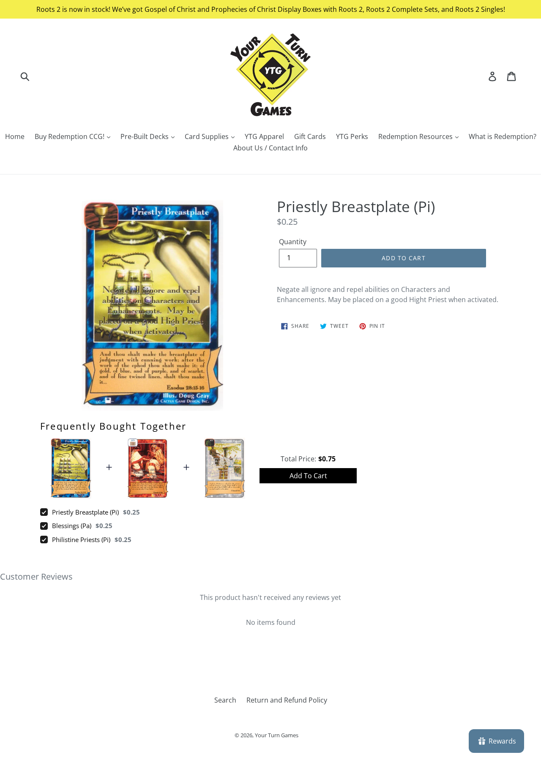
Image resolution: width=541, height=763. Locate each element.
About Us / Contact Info (270, 148)
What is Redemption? (502, 136)
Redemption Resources (416, 136)
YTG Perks (352, 136)
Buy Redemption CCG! (70, 136)
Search (225, 700)
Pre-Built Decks (145, 136)
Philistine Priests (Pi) (81, 539)
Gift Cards (310, 136)
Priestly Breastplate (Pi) (85, 512)
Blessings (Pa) (71, 525)
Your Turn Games (276, 735)
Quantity (292, 241)
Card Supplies (207, 136)
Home (15, 136)
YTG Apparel (264, 136)
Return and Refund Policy (286, 700)
